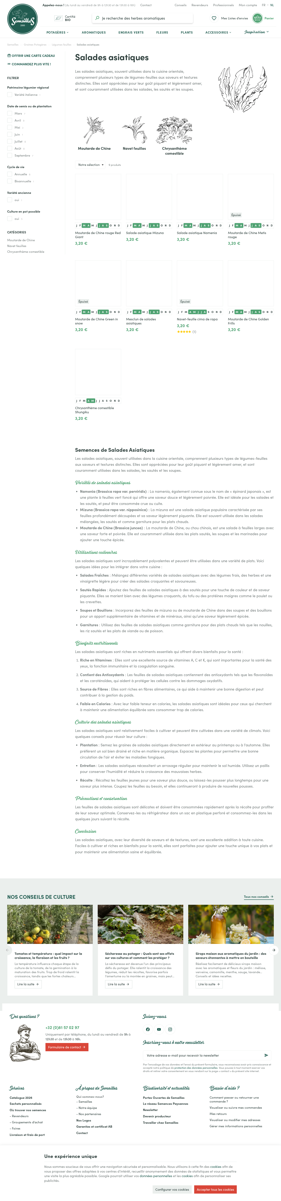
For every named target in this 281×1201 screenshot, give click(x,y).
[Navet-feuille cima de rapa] (200, 283)
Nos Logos (83, 1120)
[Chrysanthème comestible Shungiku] (98, 372)
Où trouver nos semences (28, 1110)
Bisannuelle (24, 181)
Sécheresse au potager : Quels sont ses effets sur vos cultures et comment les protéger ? (139, 955)
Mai (19, 127)
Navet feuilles (16, 246)
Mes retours (218, 1114)
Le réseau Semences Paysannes (165, 1103)
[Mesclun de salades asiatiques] (149, 283)
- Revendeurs (19, 1116)
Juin (19, 134)
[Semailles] (22, 18)
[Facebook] (148, 1029)
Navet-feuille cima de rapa (197, 319)
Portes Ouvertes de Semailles (164, 1097)
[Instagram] (170, 1029)
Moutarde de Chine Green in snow (96, 321)
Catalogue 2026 (21, 1097)
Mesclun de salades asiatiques (141, 321)
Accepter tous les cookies (215, 1189)
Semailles (13, 44)
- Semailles (84, 1101)
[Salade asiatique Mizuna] (149, 197)
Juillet (20, 141)
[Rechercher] (97, 18)
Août (20, 148)
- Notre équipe (86, 1108)
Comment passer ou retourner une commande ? (234, 1099)
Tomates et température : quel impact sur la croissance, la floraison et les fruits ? (48, 955)
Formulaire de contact (64, 1047)
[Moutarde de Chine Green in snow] (98, 283)
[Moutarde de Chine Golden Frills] (251, 283)
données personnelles (156, 1176)
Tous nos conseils (256, 896)
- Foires (15, 1128)
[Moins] (78, 248)
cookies (215, 1166)
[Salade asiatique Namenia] (200, 197)
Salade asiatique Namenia (197, 233)
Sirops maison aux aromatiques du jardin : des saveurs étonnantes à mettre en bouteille (231, 955)
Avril (19, 120)
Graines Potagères (35, 44)
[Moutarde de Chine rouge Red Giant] (98, 197)
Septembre (24, 155)
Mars (20, 113)
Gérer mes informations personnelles (236, 1126)
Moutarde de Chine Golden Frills (248, 321)
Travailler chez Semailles (160, 1122)
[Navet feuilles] (134, 129)
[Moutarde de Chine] (94, 129)
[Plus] (92, 248)
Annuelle (22, 174)
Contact (82, 1133)
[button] (218, 32)
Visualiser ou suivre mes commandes (236, 1107)
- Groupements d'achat (26, 1122)
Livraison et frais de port (27, 1134)
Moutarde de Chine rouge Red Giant (98, 235)
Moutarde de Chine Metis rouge (247, 235)
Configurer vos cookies (172, 1189)
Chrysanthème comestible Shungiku (94, 410)
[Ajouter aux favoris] (116, 179)
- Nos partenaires (88, 1114)
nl (272, 5)
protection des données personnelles (196, 1067)
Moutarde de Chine (21, 240)
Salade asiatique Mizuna (145, 233)
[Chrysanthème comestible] (174, 129)
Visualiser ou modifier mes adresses (235, 1120)
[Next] (274, 950)
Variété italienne (27, 94)
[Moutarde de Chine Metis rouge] (251, 197)
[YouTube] (159, 1029)
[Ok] (266, 1055)
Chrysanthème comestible (25, 251)
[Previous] (7, 950)
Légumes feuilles (61, 44)
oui (18, 200)
